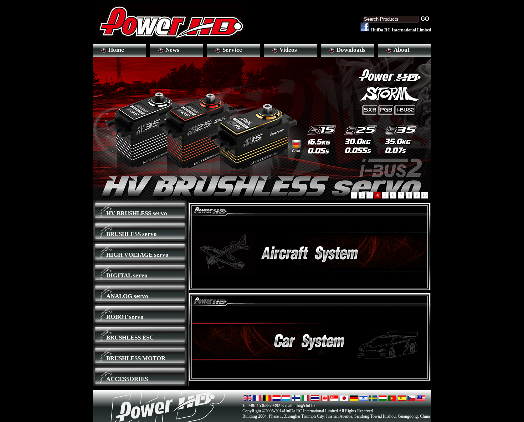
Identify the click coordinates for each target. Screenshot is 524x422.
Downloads (351, 49)
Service (232, 49)
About (402, 49)
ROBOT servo (125, 316)
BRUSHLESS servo (131, 234)
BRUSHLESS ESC (130, 337)
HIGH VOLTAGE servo (137, 254)
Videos (288, 49)
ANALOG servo (127, 296)
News (172, 49)
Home (116, 49)
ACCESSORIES (127, 379)
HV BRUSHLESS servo (136, 213)
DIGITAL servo (127, 275)
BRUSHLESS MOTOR (135, 358)
